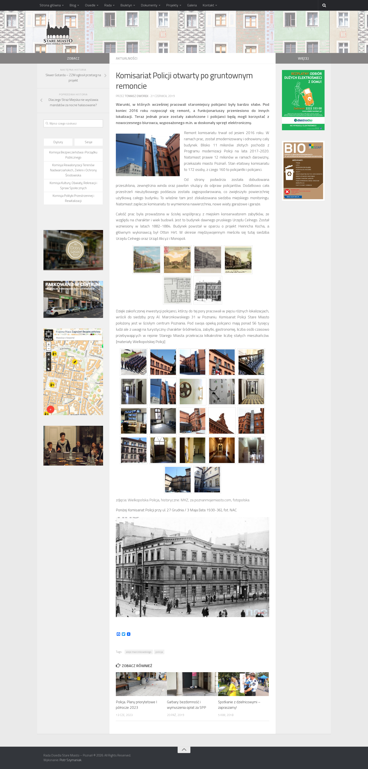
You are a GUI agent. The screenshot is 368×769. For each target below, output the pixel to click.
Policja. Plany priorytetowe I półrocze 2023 (136, 704)
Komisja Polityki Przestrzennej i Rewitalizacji (73, 198)
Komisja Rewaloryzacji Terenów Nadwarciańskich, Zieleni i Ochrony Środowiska (73, 170)
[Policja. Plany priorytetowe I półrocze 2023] (141, 684)
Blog (73, 5)
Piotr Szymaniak (70, 760)
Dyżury (58, 142)
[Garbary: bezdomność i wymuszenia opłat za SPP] (192, 684)
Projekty (172, 5)
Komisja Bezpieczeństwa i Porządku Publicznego (73, 155)
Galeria (192, 5)
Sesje (88, 142)
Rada (108, 5)
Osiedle (90, 5)
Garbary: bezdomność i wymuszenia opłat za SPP (186, 704)
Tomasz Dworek (136, 96)
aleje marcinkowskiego (138, 652)
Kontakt (208, 5)
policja (159, 652)
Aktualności (126, 58)
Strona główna (50, 5)
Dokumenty (149, 5)
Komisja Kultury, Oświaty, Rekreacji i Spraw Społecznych (73, 185)
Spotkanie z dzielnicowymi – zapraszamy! (239, 704)
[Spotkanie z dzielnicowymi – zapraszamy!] (243, 684)
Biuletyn (126, 5)
